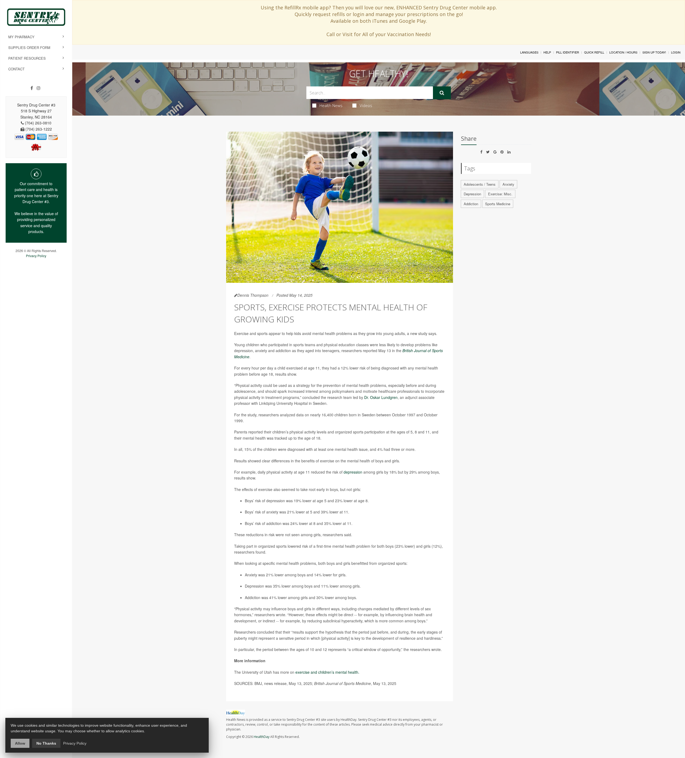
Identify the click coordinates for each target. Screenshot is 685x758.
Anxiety (508, 184)
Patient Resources (27, 58)
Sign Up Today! (654, 52)
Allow (20, 743)
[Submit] (442, 92)
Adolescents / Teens (480, 184)
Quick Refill (594, 52)
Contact (16, 68)
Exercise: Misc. (500, 193)
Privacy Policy (36, 255)
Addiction (471, 203)
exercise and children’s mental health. (327, 672)
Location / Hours (623, 52)
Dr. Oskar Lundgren (381, 397)
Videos (366, 105)
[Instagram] (38, 88)
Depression (472, 193)
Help (547, 52)
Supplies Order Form (29, 47)
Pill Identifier (567, 52)
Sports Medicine (497, 203)
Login (675, 52)
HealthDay (261, 736)
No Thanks (46, 743)
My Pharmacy (21, 36)
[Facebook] (32, 88)
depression (353, 472)
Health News (330, 105)
